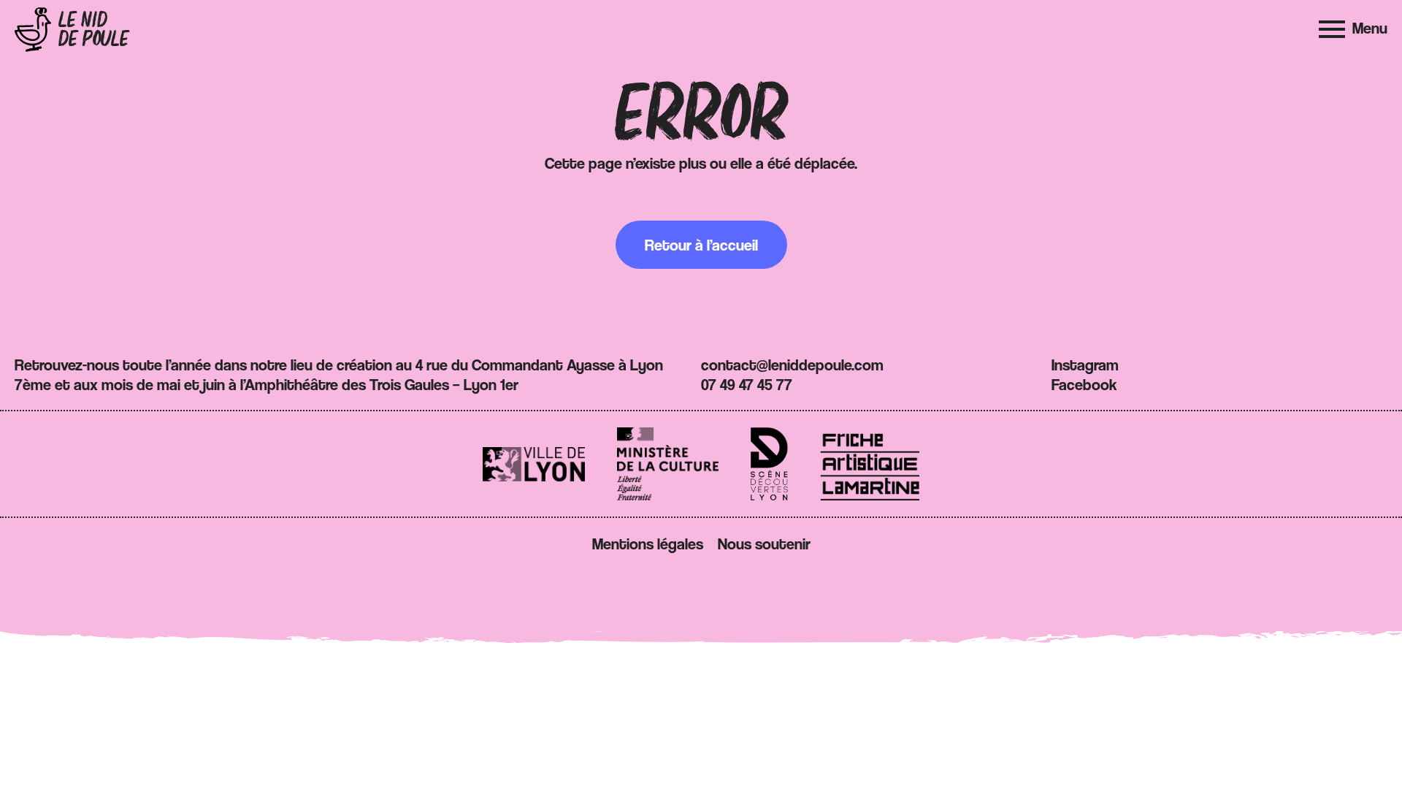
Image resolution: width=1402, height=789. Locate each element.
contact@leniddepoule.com (792, 364)
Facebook (1084, 384)
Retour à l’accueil (701, 244)
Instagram (1085, 364)
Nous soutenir (764, 543)
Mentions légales (647, 543)
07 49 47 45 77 (746, 384)
